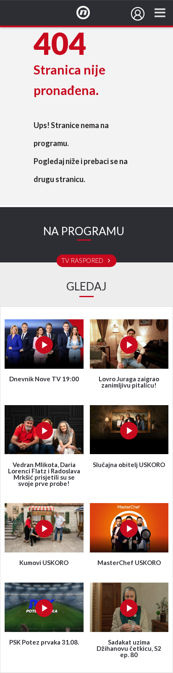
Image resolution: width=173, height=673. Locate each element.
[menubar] (137, 13)
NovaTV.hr (88, 13)
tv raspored (83, 261)
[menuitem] (137, 13)
